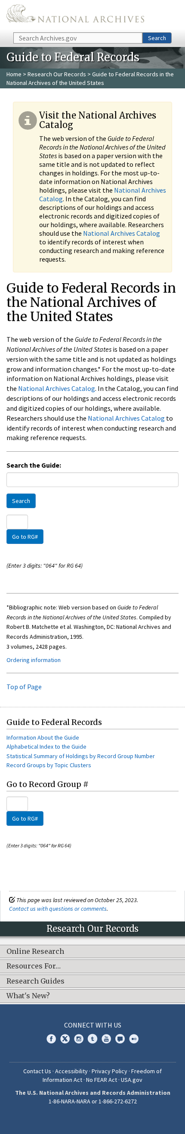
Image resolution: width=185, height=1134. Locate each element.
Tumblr (92, 1039)
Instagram (79, 1039)
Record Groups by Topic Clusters (48, 765)
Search (157, 38)
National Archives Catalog (121, 233)
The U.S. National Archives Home (75, 15)
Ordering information (33, 660)
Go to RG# (25, 536)
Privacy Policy (109, 1071)
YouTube (106, 1039)
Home (14, 74)
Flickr (134, 1039)
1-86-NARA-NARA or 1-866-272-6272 (93, 1101)
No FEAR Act (101, 1080)
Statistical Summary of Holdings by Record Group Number (80, 756)
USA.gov (131, 1080)
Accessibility (71, 1071)
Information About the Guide (42, 737)
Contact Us (37, 1071)
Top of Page (24, 686)
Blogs (120, 1039)
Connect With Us (92, 1025)
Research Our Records (57, 74)
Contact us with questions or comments (58, 908)
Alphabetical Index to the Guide (46, 746)
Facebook (51, 1039)
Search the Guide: (33, 465)
